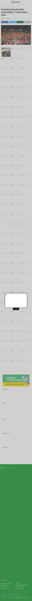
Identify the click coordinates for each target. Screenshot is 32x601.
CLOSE (16, 308)
